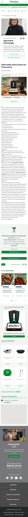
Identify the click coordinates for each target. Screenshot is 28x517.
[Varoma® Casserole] (21, 350)
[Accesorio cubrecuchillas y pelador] (7, 350)
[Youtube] (11, 477)
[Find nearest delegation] (2, 2)
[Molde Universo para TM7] (7, 372)
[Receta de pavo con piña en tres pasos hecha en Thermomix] (7, 280)
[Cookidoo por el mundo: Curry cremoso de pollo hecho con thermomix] (20, 280)
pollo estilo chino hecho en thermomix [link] (19, 7)
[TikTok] (20, 477)
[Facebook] (7, 477)
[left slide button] (2, 300)
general (9, 7)
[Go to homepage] (14, 2)
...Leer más (22, 51)
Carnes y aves (5, 286)
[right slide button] (25, 300)
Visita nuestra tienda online (13, 4)
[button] (26, 2)
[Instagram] (16, 477)
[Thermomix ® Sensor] (21, 372)
